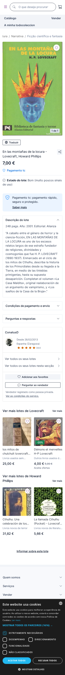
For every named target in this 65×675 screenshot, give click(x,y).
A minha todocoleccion (19, 25)
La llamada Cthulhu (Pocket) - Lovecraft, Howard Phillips (48, 522)
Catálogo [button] (10, 18)
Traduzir (13, 142)
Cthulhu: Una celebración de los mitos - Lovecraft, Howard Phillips (15, 522)
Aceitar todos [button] (16, 660)
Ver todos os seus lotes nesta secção (29, 365)
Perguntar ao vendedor (35, 385)
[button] (32, 220)
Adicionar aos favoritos (35, 376)
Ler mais (16, 620)
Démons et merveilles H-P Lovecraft (48, 451)
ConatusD (12, 332)
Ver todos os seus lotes (20, 359)
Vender (56, 18)
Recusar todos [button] (47, 660)
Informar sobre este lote (32, 551)
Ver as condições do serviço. (22, 395)
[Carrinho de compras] (60, 7)
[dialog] (32, 637)
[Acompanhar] (56, 48)
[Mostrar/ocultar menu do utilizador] (5, 7)
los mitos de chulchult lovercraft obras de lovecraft (15, 452)
